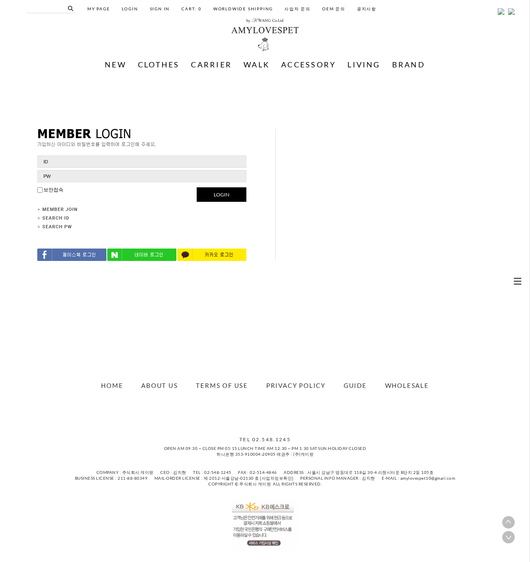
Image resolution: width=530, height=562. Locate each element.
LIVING (363, 64)
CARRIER (211, 64)
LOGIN (221, 194)
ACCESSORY (308, 64)
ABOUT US (159, 385)
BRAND (408, 64)
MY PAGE (98, 8)
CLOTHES (159, 64)
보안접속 (53, 190)
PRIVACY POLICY (295, 385)
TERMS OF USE (222, 385)
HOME (112, 385)
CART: (191, 8)
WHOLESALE (407, 385)
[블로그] (261, 412)
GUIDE (355, 385)
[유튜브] (277, 412)
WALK (256, 64)
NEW (115, 64)
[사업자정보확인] (277, 478)
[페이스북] (252, 412)
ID (45, 161)
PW (47, 176)
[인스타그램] (269, 412)
